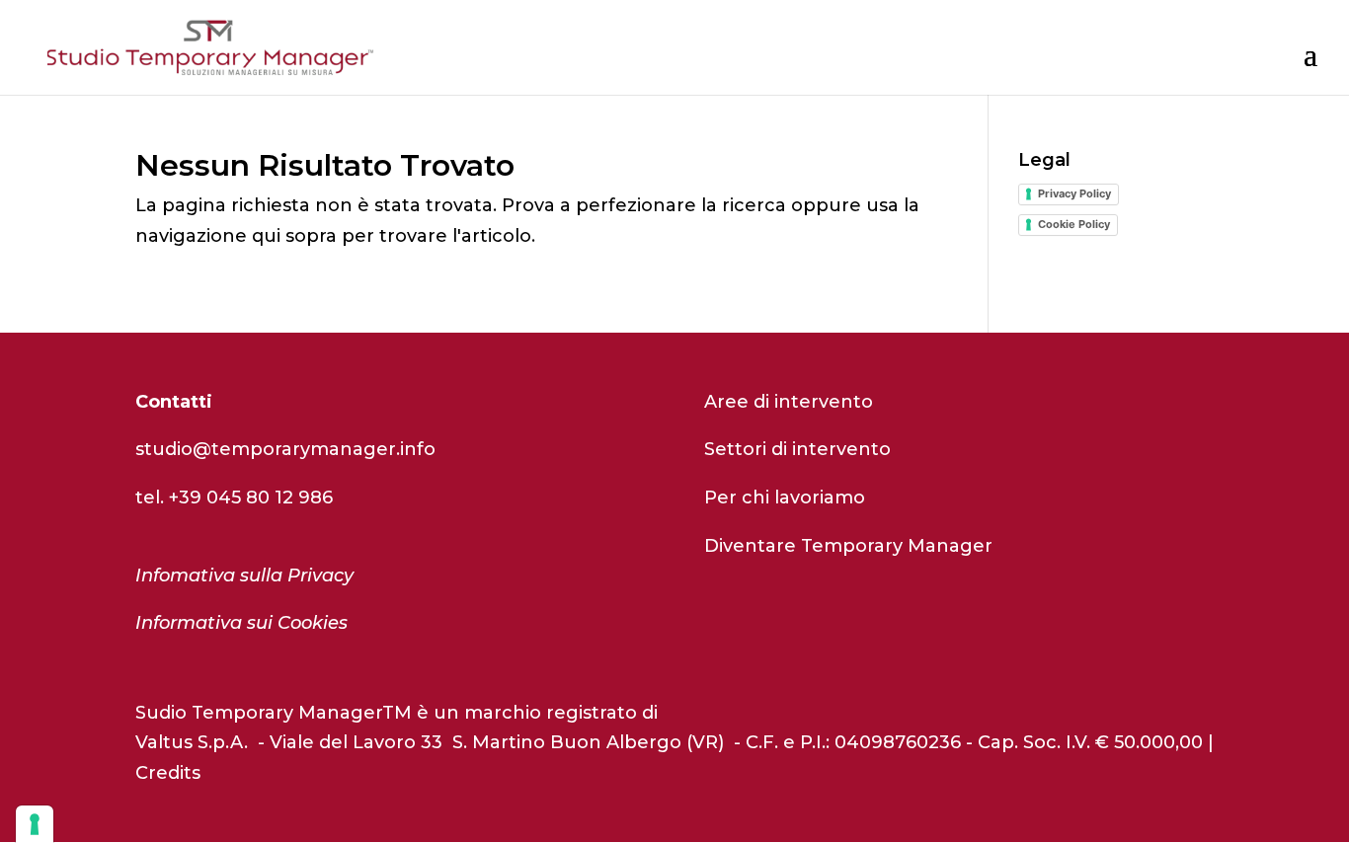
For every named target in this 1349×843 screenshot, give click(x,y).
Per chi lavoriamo (784, 497)
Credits (167, 773)
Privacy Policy (1074, 193)
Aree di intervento (788, 402)
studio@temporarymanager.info (285, 449)
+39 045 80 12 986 (251, 497)
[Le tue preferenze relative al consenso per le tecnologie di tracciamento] (34, 824)
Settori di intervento (797, 449)
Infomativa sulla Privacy (244, 575)
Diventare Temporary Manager (848, 546)
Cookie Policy (1074, 224)
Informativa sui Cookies (241, 623)
